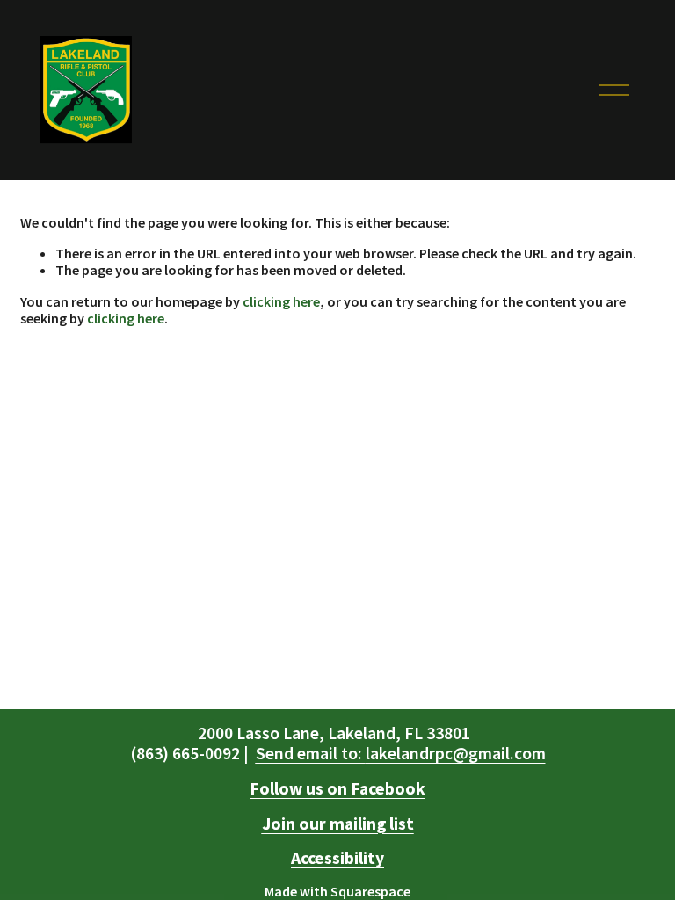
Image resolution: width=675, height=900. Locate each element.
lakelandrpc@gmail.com (401, 754)
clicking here (281, 301)
